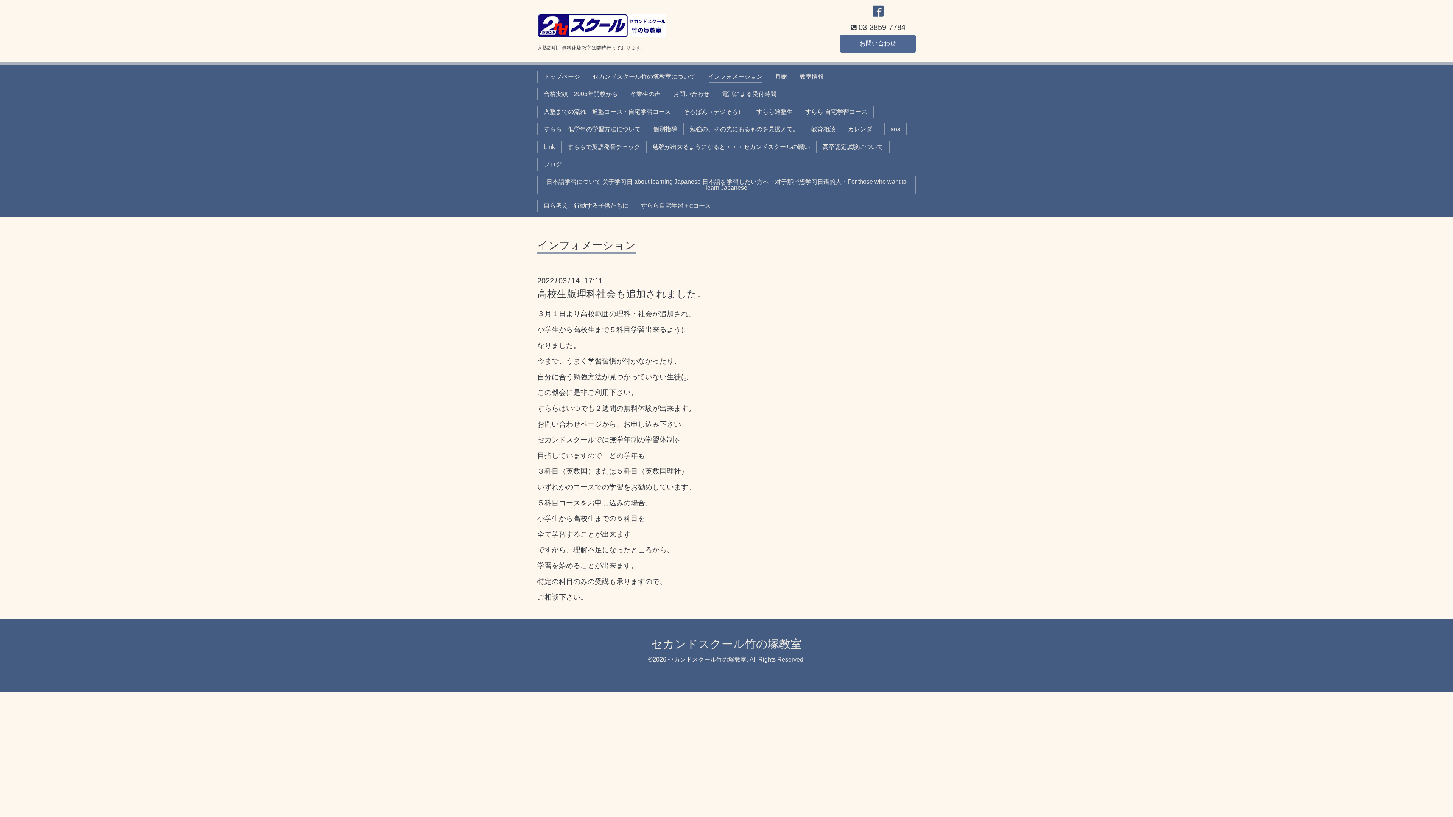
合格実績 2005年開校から (581, 94)
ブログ (553, 164)
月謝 (781, 76)
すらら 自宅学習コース (836, 112)
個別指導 (665, 129)
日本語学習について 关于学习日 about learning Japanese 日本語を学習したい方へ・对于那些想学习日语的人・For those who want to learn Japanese (726, 185)
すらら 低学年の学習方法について (592, 129)
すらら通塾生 (774, 112)
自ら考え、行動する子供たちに (586, 205)
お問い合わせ (878, 43)
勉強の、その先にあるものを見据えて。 (744, 129)
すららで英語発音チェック (604, 147)
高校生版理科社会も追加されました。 (622, 294)
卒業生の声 (645, 94)
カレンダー (863, 129)
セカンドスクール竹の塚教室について (644, 76)
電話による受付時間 (749, 94)
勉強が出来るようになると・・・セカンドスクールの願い (731, 147)
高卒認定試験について (853, 147)
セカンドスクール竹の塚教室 (726, 644)
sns (895, 129)
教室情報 (812, 76)
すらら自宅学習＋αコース (676, 205)
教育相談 (823, 129)
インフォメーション (735, 76)
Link (549, 147)
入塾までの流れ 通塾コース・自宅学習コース (607, 112)
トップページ (562, 76)
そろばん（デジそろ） (713, 112)
